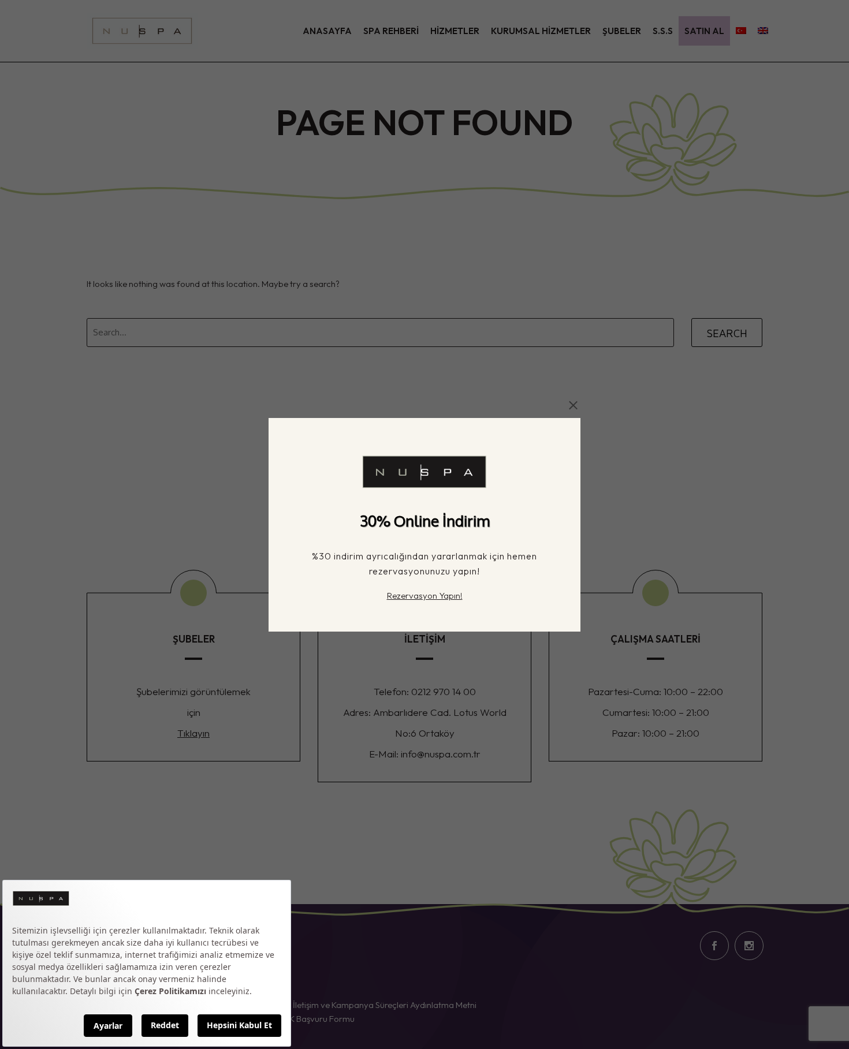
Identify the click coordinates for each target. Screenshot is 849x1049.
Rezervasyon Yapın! (425, 594)
